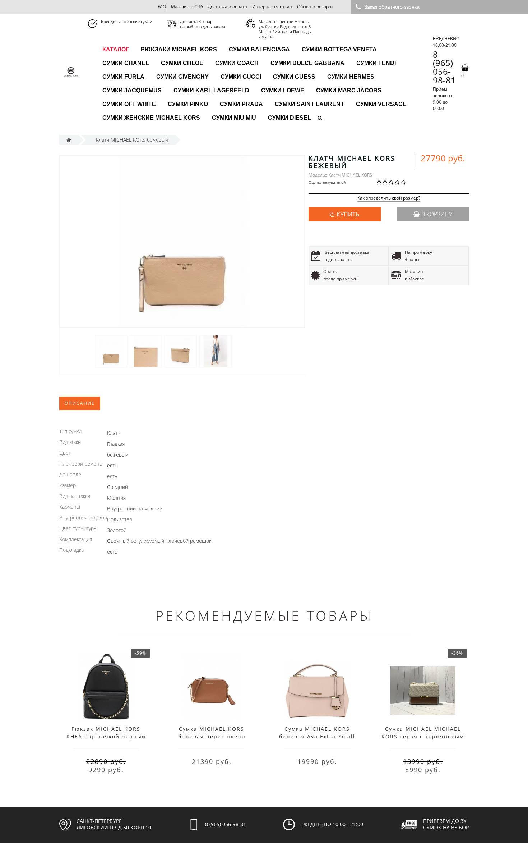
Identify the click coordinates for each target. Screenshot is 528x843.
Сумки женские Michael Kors (151, 118)
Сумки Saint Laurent (309, 104)
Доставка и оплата (227, 7)
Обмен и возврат (315, 7)
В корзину (436, 214)
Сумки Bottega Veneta (339, 49)
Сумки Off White (129, 104)
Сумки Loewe (282, 90)
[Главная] (68, 139)
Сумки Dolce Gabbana (307, 63)
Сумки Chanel (125, 63)
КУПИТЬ (348, 214)
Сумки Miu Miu (234, 118)
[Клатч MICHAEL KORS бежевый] (111, 351)
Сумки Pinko (188, 104)
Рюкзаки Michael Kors (179, 49)
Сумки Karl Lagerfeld (211, 90)
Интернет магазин (272, 7)
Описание (80, 403)
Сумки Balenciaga (259, 49)
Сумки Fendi (376, 63)
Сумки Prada (241, 104)
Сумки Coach (237, 63)
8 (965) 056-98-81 (444, 67)
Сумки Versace (381, 104)
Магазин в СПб (187, 7)
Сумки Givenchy (182, 77)
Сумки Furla (123, 77)
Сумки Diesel (289, 118)
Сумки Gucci (241, 77)
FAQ (162, 7)
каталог (115, 49)
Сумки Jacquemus (132, 90)
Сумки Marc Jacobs (348, 90)
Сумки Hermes (350, 77)
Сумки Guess (294, 77)
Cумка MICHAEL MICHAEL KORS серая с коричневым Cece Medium (422, 736)
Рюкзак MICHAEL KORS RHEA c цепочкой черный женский (106, 736)
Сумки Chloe (182, 63)
